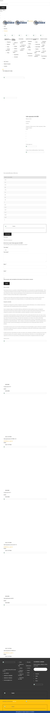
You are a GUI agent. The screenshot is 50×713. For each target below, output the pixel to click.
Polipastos (9, 42)
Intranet (28, 670)
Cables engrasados (39, 126)
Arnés (36, 42)
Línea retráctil (37, 46)
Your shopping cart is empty (7, 70)
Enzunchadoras (44, 56)
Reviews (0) (12, 173)
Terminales (16, 56)
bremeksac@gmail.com (8, 680)
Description (6, 173)
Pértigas (43, 58)
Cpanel (28, 672)
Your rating (6, 247)
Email (5, 271)
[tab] (6, 173)
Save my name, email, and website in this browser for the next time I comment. (18, 279)
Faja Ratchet (16, 54)
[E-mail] (6, 230)
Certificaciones (28, 665)
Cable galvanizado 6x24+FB (8, 598)
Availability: (28, 121)
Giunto (43, 48)
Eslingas (15, 46)
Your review (6, 252)
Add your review (28, 118)
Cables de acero (33, 126)
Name (5, 264)
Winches (8, 44)
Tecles (8, 46)
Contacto (28, 668)
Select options (8, 436)
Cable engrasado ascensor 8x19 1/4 (10, 544)
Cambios (20, 668)
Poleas (29, 49)
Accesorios (30, 55)
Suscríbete (46, 687)
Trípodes (36, 49)
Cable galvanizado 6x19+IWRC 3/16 (10, 438)
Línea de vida (37, 44)
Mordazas (30, 41)
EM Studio (14, 701)
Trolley (8, 52)
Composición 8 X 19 (7, 386)
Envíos (16, 173)
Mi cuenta (28, 662)
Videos (28, 675)
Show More (7, 234)
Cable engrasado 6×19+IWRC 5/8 (9, 650)
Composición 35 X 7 (7, 492)
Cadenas (15, 48)
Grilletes (29, 43)
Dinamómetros (29, 53)
